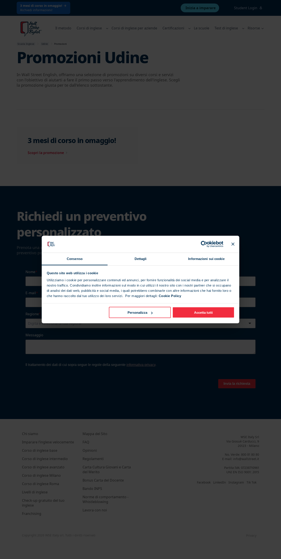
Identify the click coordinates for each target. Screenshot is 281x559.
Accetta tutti (203, 312)
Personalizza (137, 312)
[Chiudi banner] (232, 244)
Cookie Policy (170, 295)
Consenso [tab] (75, 258)
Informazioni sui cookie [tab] (206, 258)
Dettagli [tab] (141, 258)
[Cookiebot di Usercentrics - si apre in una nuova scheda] (204, 244)
